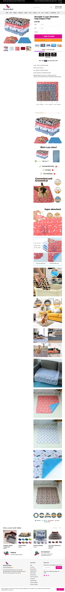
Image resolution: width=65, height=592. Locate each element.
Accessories (53, 12)
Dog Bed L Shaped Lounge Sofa (8, 546)
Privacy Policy (33, 574)
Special (47, 12)
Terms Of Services (34, 576)
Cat (39, 12)
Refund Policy (33, 569)
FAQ (58, 12)
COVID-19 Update (34, 582)
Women (15, 12)
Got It (60, 589)
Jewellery (20, 12)
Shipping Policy (33, 571)
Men (11, 12)
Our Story (32, 567)
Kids (30, 12)
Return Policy (33, 573)
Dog (42, 12)
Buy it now (48, 40)
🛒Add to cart (48, 36)
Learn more (10, 590)
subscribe (58, 567)
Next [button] (30, 48)
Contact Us (32, 578)
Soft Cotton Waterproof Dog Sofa (55, 546)
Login (61, 2)
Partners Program (34, 584)
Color (35, 24)
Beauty (26, 12)
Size (35, 28)
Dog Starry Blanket (38, 545)
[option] (6, 49)
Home (7, 12)
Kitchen (34, 12)
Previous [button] (4, 48)
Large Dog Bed (22, 545)
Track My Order (33, 580)
